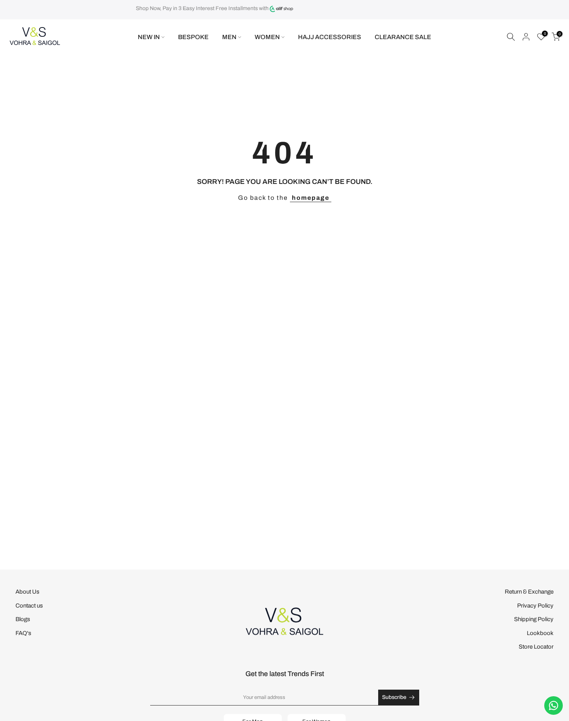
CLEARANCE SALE (403, 37)
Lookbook (540, 633)
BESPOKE (193, 37)
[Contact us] (553, 705)
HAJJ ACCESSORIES (329, 37)
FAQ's (23, 633)
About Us (27, 592)
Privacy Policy (535, 606)
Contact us (29, 606)
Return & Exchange (529, 592)
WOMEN (267, 37)
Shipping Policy (534, 619)
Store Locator (536, 647)
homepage (310, 197)
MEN (229, 37)
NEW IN (149, 37)
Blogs (22, 619)
